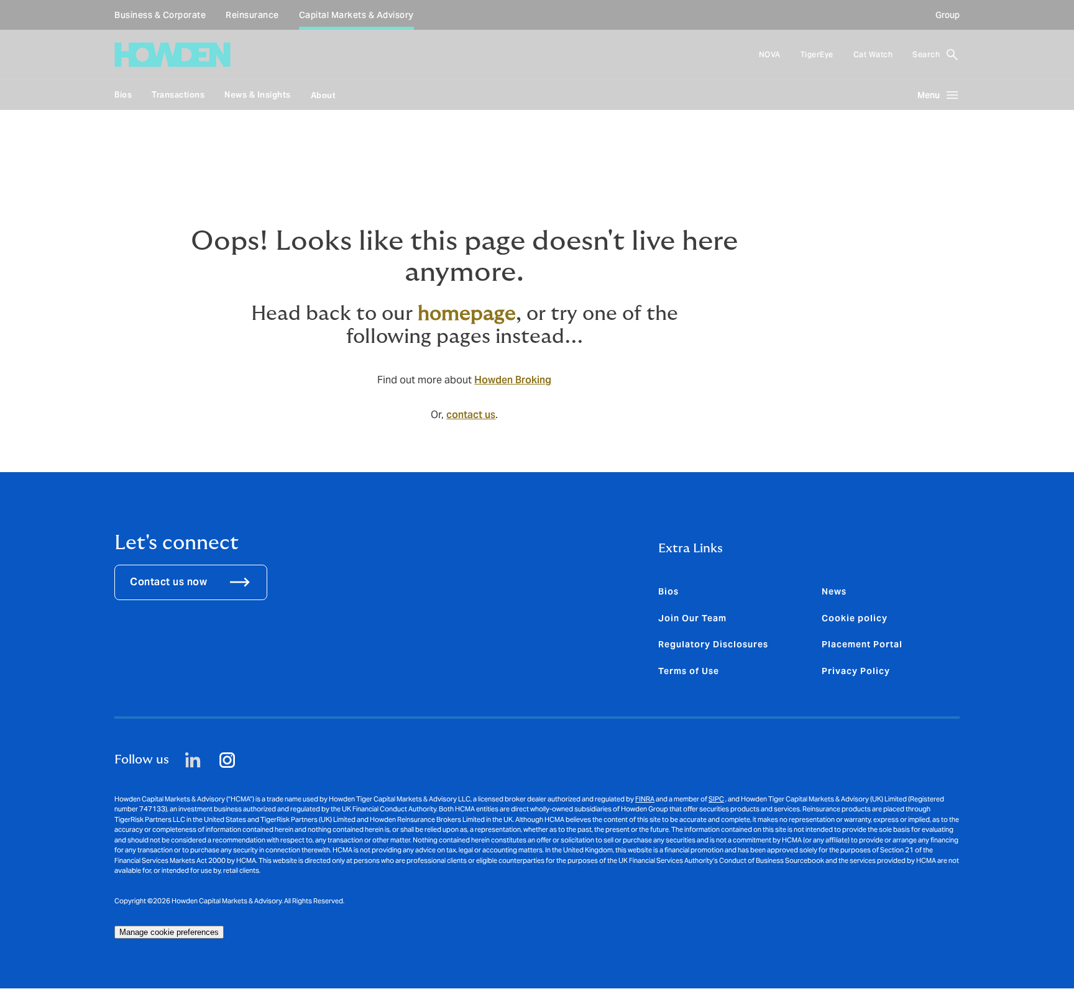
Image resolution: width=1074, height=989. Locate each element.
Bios (123, 94)
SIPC (716, 799)
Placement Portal (862, 644)
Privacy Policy (856, 671)
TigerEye (817, 54)
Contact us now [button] (168, 581)
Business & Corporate (160, 15)
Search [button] (926, 54)
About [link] (323, 95)
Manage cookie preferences (169, 932)
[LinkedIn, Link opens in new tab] (193, 760)
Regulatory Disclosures (713, 644)
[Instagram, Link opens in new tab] (227, 760)
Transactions (178, 94)
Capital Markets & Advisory (356, 15)
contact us (470, 414)
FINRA (644, 799)
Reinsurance (252, 15)
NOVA (770, 54)
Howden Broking (512, 379)
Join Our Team (692, 618)
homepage (467, 314)
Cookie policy (855, 618)
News (834, 591)
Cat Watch (873, 54)
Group (947, 15)
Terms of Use (688, 671)
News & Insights (257, 94)
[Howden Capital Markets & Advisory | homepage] (172, 54)
